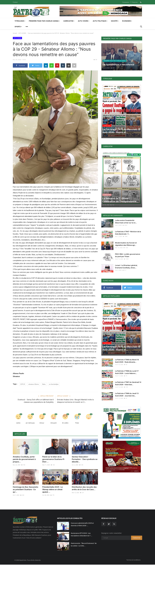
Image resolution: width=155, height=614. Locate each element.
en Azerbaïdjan (54, 384)
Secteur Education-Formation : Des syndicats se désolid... (84, 459)
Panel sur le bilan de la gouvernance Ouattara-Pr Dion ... (53, 459)
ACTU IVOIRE (22, 33)
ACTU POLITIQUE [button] (99, 21)
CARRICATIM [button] (68, 21)
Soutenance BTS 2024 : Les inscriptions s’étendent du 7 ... (81, 534)
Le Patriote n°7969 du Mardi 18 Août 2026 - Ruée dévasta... (127, 361)
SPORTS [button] (18, 26)
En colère (65, 423)
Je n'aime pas (30, 423)
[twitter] (109, 524)
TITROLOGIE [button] (19, 21)
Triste (77, 423)
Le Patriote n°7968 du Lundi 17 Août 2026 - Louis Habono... (127, 372)
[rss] (114, 524)
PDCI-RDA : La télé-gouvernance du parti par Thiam (127, 255)
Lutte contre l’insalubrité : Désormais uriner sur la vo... (126, 221)
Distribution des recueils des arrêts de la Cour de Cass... (84, 488)
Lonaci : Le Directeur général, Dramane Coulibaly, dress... (126, 266)
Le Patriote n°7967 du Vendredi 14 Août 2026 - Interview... (128, 383)
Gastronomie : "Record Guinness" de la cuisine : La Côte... (84, 544)
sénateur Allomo (33, 384)
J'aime (18, 423)
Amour (41, 423)
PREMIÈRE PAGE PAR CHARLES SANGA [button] (44, 21)
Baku (44, 384)
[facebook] (103, 524)
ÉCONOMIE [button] (126, 21)
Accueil (15, 33)
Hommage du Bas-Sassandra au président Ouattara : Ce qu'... (25, 489)
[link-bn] (101, 11)
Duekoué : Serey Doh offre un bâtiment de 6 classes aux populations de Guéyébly (36, 400)
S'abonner (136, 538)
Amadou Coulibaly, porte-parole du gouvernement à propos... (24, 459)
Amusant (53, 423)
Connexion (125, 2)
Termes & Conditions (133, 560)
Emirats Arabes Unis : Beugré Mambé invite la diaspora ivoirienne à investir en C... (75, 400)
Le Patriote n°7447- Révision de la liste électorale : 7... (128, 233)
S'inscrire (135, 2)
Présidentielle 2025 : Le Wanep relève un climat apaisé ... (52, 489)
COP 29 (22, 384)
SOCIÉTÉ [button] (114, 21)
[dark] (141, 2)
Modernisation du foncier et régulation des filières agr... (126, 244)
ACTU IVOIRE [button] (83, 21)
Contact (15, 2)
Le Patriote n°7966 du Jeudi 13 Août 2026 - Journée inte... (127, 394)
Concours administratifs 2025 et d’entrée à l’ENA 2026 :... (82, 524)
